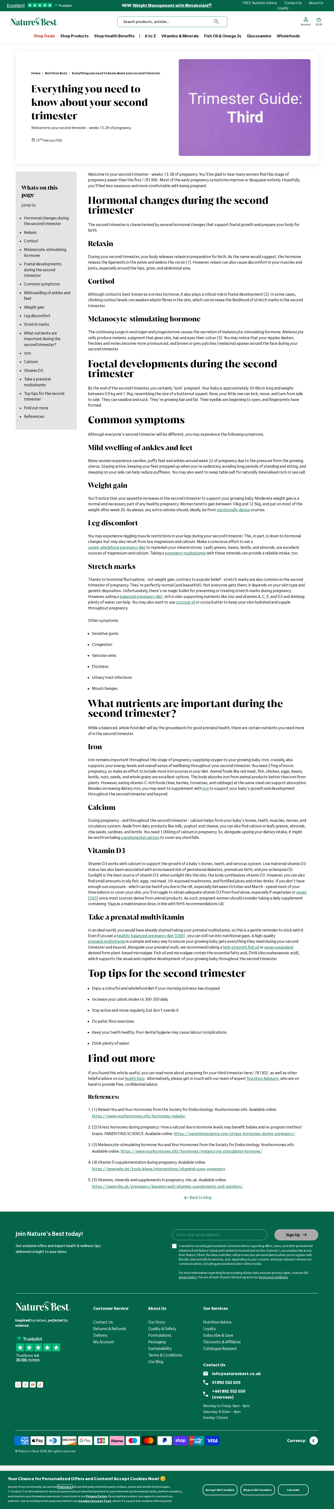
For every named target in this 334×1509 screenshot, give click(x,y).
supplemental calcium (140, 837)
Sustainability (160, 1348)
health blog (135, 1078)
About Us (316, 3)
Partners (65, 1486)
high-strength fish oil (241, 947)
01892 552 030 (226, 1382)
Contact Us (293, 3)
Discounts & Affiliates (222, 1341)
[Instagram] (18, 1385)
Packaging (157, 1341)
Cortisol (31, 241)
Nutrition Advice (217, 1322)
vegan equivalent (279, 947)
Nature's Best (29, 1451)
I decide (293, 1490)
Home (36, 73)
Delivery (100, 1335)
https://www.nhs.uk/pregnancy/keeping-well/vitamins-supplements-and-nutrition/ (167, 1186)
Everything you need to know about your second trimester (116, 73)
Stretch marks (36, 324)
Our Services (215, 1308)
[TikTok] (40, 1385)
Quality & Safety (162, 1328)
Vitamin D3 (33, 370)
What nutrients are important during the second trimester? (42, 338)
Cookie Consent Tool (94, 1501)
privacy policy (188, 1277)
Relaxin (30, 232)
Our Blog (155, 1361)
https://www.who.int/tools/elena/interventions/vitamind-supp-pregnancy (158, 1168)
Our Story (156, 1322)
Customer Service (110, 1308)
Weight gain (34, 306)
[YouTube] (33, 1385)
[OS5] (93, 898)
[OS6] (180, 935)
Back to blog (200, 1197)
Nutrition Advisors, (263, 1078)
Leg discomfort (37, 315)
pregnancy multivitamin (185, 553)
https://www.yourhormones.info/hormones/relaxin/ (139, 1116)
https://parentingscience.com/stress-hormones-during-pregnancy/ (234, 1133)
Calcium (31, 361)
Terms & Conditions (165, 1355)
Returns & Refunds (109, 1328)
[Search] (217, 21)
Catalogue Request (220, 1348)
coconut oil (185, 602)
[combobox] (172, 21)
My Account (103, 1341)
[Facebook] (25, 1385)
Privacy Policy (96, 1496)
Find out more (36, 407)
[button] (319, 21)
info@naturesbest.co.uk (236, 1373)
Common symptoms (42, 284)
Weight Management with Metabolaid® (172, 5)
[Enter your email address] (219, 1234)
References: (34, 416)
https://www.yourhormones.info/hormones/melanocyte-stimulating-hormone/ (191, 1151)
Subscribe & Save (218, 1335)
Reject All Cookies (258, 1490)
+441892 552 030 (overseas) (228, 1394)
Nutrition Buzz (56, 73)
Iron (27, 353)
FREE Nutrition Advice (260, 3)
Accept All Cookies (220, 1490)
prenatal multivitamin (106, 941)
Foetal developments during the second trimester (43, 269)
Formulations (159, 1335)
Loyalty (283, 8)
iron (205, 788)
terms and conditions (273, 1277)
